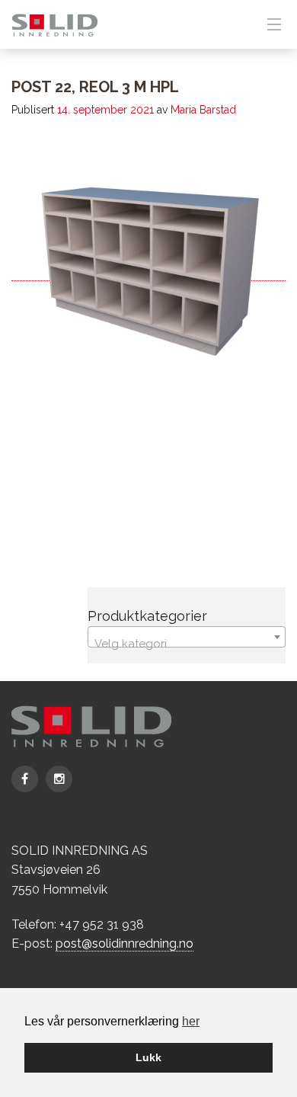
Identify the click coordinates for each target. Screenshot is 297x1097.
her (191, 1021)
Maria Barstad (203, 110)
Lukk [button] (148, 1057)
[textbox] (186, 643)
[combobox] (187, 637)
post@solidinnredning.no (124, 943)
